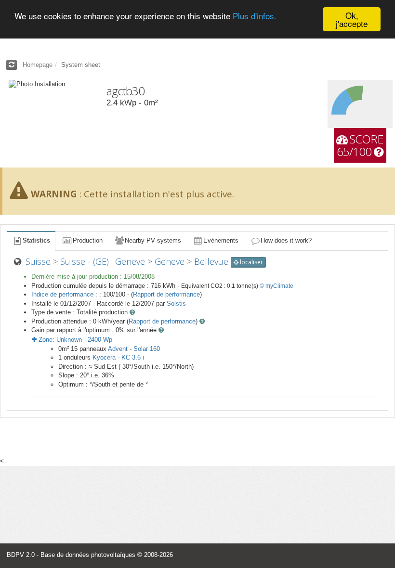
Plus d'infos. (254, 16)
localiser (250, 262)
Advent (118, 348)
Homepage (38, 64)
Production (88, 240)
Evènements (220, 240)
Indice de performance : (65, 294)
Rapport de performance (166, 294)
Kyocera (104, 357)
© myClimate (276, 286)
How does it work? (286, 240)
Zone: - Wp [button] (74, 339)
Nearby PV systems (153, 240)
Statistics (36, 240)
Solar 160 (146, 348)
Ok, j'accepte (352, 19)
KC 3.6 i (132, 357)
